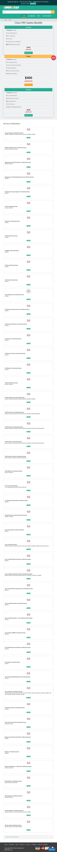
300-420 (15, 428)
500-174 (11, 546)
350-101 (6, 369)
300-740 (38, 443)
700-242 (18, 694)
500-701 (15, 812)
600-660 (6, 604)
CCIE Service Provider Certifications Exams (15, 353)
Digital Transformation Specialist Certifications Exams (18, 737)
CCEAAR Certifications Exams (12, 250)
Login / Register (46, 16)
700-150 (24, 134)
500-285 (11, 149)
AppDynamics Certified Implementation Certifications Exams (19, 177)
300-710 (6, 443)
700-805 (47, 693)
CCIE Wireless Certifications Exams (13, 368)
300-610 (11, 413)
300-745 (42, 443)
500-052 (38, 693)
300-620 (20, 413)
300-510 (6, 457)
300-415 (11, 428)
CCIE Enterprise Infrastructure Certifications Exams (17, 309)
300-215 (6, 723)
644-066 (15, 826)
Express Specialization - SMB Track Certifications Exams (18, 766)
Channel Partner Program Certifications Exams (16, 515)
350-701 (6, 340)
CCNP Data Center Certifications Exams (14, 412)
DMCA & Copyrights (43, 844)
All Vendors (31, 16)
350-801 (6, 296)
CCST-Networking (9, 487)
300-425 (20, 428)
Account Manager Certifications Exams (14, 133)
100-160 (24, 487)
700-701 (24, 693)
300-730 (24, 443)
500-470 (6, 193)
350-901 (20, 575)
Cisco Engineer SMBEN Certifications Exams (15, 632)
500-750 (47, 546)
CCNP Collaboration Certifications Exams (14, 397)
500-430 (6, 178)
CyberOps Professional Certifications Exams (15, 722)
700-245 (13, 694)
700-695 (11, 797)
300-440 (38, 428)
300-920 (15, 575)
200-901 (6, 560)
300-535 (15, 457)
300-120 (11, 472)
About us (28, 844)
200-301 (6, 384)
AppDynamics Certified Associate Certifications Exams (18, 162)
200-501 (11, 384)
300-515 (11, 457)
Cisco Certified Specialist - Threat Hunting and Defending (18, 618)
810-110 (6, 531)
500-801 (6, 399)
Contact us (22, 844)
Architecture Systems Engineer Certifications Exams (17, 191)
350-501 (6, 354)
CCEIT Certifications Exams (11, 280)
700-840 (33, 546)
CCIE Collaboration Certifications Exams (14, 294)
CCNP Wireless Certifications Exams (13, 471)
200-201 (6, 709)
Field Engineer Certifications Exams (13, 781)
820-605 (6, 738)
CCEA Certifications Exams (11, 235)
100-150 (20, 487)
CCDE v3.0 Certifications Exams (12, 221)
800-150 (6, 590)
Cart (38, 16)
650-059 (6, 663)
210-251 (20, 546)
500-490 (15, 782)
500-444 (6, 281)
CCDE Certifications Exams (11, 206)
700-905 (24, 812)
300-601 (6, 413)
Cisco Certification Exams (11, 544)
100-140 (15, 487)
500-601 (6, 516)
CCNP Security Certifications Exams (13, 441)
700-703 (15, 149)
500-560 (6, 753)
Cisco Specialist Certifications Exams (13, 691)
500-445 (6, 266)
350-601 (29, 413)
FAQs (17, 844)
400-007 (11, 207)
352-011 (6, 207)
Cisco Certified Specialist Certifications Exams (16, 603)
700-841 (38, 546)
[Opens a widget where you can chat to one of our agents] (52, 849)
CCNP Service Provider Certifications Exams (15, 456)
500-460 (6, 797)
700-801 (6, 134)
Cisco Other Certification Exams (12, 662)
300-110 (6, 472)
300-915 (11, 575)
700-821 (29, 812)
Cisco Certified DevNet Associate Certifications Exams (18, 559)
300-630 (33, 413)
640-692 (6, 501)
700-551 (20, 134)
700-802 (15, 134)
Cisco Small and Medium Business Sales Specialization (17, 676)
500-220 (6, 648)
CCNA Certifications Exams (11, 382)
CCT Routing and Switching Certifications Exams (16, 500)
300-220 (6, 619)
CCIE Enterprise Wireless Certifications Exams (16, 324)
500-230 (6, 812)
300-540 (24, 457)
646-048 (20, 826)
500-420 (6, 163)
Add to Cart (29, 52)
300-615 (15, 413)
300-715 (11, 443)
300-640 (38, 413)
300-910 (6, 575)
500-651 (11, 812)
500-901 (20, 812)
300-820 (20, 399)
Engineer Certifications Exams (12, 751)
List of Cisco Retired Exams (12, 837)
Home (24, 16)
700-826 (29, 134)
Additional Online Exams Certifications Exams (15, 147)
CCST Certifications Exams (11, 485)
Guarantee (33, 844)
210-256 (24, 546)
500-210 (6, 782)
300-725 (20, 443)
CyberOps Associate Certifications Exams (15, 707)
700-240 (9, 694)
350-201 (11, 723)
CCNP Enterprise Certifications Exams (14, 427)
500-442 (6, 237)
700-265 (42, 693)
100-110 (15, 546)
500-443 (6, 252)
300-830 (33, 399)
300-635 (24, 413)
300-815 (15, 399)
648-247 (11, 826)
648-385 (6, 693)
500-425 (11, 163)
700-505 (20, 693)
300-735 (29, 443)
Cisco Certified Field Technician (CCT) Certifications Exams (19, 588)
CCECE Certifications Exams (11, 265)
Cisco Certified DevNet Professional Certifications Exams (18, 574)
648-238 (15, 693)
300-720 (15, 443)
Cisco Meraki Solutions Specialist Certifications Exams (18, 647)
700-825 (29, 546)
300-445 (42, 428)
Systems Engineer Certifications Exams (14, 810)
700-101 (33, 693)
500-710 (11, 782)
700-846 (33, 134)
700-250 (6, 678)
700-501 (6, 634)
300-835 (24, 399)
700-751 (6, 767)
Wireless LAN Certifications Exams (13, 825)
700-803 (11, 134)
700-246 (22, 694)
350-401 (6, 310)
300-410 (6, 428)
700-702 (29, 693)
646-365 (11, 693)
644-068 (6, 826)
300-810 (11, 399)
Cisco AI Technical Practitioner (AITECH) (14, 529)
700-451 (6, 546)
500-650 (42, 546)
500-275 (6, 149)
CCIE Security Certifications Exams (13, 338)
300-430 (24, 428)
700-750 (11, 767)
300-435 (29, 428)
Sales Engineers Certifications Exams (13, 795)
